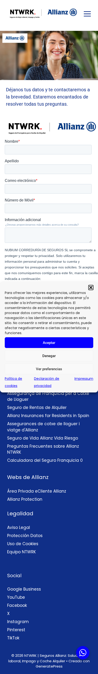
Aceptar (49, 343)
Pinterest (16, 630)
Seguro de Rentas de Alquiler (37, 407)
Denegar (49, 356)
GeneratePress (49, 666)
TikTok (13, 638)
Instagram (18, 622)
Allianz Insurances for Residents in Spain (48, 416)
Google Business (24, 589)
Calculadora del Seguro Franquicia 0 (45, 460)
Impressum (83, 378)
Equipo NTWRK (21, 552)
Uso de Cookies (22, 544)
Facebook (17, 605)
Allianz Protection (24, 499)
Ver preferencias (49, 369)
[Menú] (85, 13)
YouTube (16, 597)
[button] (90, 287)
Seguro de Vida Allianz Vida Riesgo (42, 438)
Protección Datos (25, 535)
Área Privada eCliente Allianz (37, 491)
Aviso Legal (18, 527)
